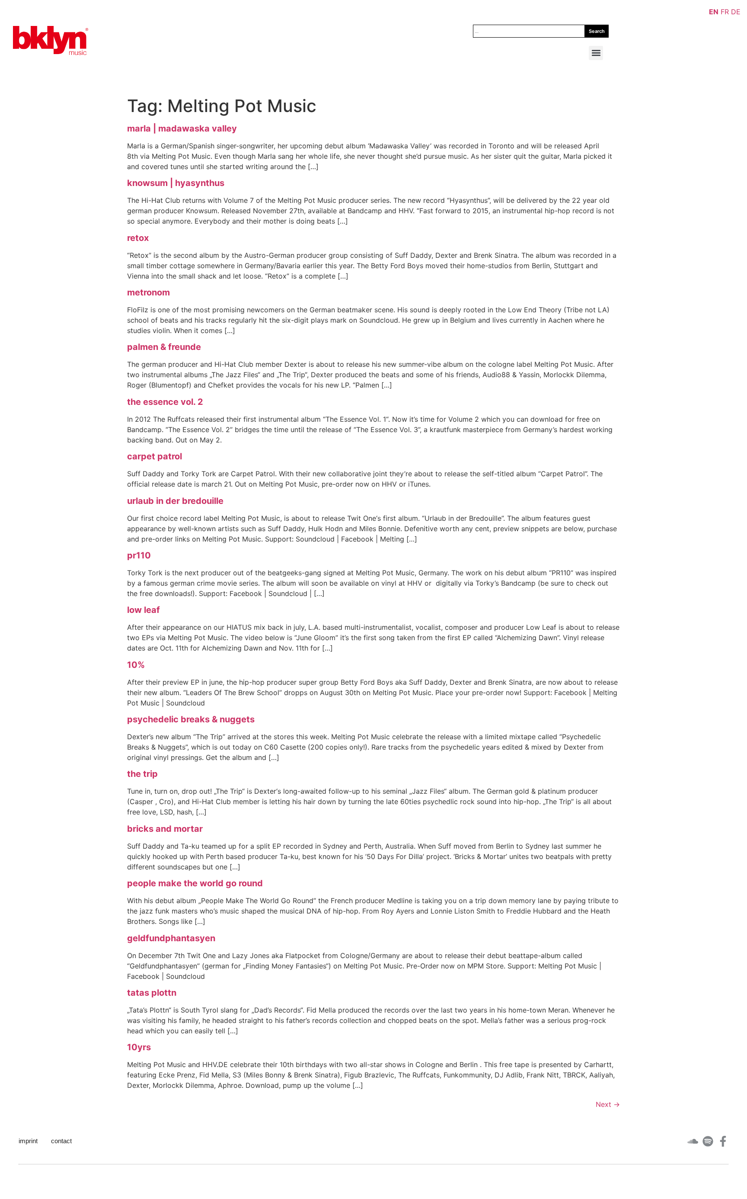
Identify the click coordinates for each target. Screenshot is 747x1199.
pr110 (139, 555)
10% (136, 665)
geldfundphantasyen (171, 938)
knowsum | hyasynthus (175, 183)
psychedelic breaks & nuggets (191, 719)
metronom (148, 292)
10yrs (139, 1047)
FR (725, 11)
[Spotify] (707, 1141)
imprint (28, 1140)
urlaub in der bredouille (175, 501)
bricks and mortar (165, 829)
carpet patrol (154, 456)
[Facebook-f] (723, 1141)
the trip (142, 774)
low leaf (143, 610)
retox (138, 238)
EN (713, 11)
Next (608, 1104)
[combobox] (529, 31)
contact (61, 1140)
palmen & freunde (164, 347)
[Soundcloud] (692, 1141)
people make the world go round (195, 883)
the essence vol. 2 (165, 402)
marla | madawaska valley (182, 128)
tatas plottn (151, 992)
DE (736, 11)
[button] (596, 53)
